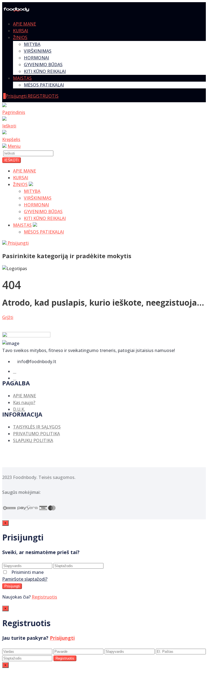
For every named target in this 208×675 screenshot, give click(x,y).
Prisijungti (17, 96)
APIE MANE (24, 24)
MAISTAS (22, 78)
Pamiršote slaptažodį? (24, 579)
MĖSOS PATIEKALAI (44, 85)
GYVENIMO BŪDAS (43, 65)
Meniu (14, 146)
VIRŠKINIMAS (37, 51)
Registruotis (44, 597)
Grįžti (7, 317)
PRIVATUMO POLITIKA (36, 434)
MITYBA (32, 44)
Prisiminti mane (27, 572)
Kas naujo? (24, 402)
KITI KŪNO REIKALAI (45, 71)
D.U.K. (19, 409)
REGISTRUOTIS (43, 96)
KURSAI (20, 31)
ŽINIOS (20, 37)
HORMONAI (36, 58)
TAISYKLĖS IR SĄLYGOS (37, 427)
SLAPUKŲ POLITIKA (33, 440)
